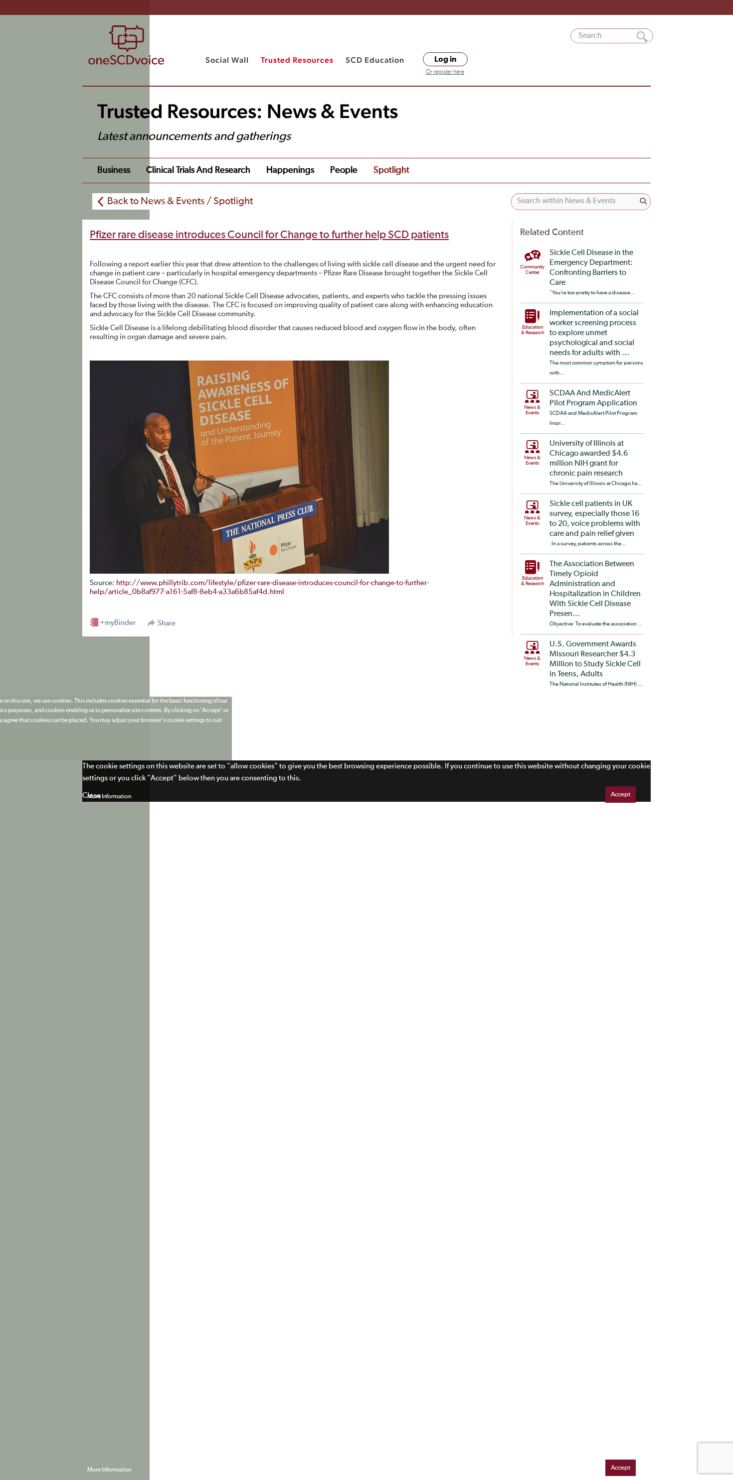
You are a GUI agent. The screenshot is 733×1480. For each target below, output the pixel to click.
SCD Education (375, 60)
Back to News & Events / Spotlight (180, 201)
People (344, 170)
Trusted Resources (297, 60)
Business (113, 170)
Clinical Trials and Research (198, 170)
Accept (620, 794)
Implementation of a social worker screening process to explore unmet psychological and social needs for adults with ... (594, 333)
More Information (109, 797)
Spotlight (391, 170)
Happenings (290, 170)
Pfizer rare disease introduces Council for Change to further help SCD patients (269, 235)
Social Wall (227, 60)
